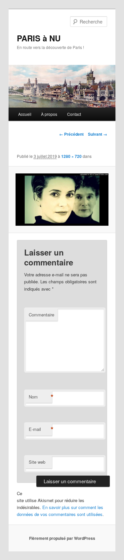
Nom (40, 397)
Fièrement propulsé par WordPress (62, 538)
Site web (37, 462)
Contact (74, 114)
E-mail (40, 429)
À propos (49, 114)
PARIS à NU (39, 38)
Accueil (24, 114)
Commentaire (41, 314)
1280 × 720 (71, 156)
